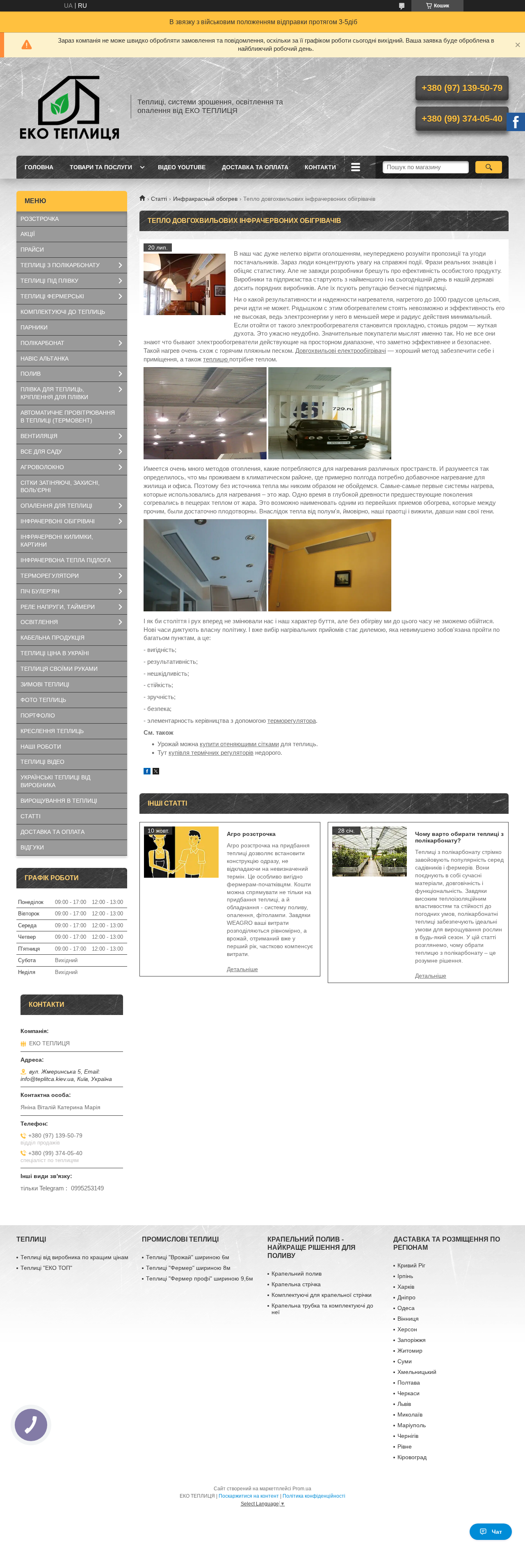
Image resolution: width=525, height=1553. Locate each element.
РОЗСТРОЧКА (40, 219)
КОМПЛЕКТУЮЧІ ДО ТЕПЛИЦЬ (63, 312)
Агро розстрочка (251, 834)
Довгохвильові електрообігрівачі (340, 350)
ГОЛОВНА (39, 167)
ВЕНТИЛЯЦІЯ (39, 436)
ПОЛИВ (31, 373)
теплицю (216, 359)
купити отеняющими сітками (239, 743)
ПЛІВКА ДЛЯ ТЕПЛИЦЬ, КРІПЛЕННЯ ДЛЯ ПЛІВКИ (54, 393)
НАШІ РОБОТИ (41, 746)
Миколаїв (409, 1414)
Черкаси (408, 1393)
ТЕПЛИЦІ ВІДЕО (42, 761)
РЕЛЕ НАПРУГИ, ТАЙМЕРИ (58, 607)
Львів (404, 1404)
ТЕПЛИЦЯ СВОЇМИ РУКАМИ (59, 668)
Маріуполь (411, 1425)
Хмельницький (416, 1372)
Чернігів (407, 1436)
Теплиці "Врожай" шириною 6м (187, 1257)
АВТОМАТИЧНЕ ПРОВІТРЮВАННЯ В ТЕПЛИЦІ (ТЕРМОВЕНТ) (68, 416)
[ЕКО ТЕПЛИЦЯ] (69, 107)
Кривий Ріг (411, 1265)
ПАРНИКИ (34, 327)
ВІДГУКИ (32, 847)
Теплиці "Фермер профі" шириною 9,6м (199, 1278)
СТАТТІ (31, 816)
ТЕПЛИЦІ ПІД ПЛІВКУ (49, 280)
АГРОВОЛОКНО (42, 467)
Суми (404, 1361)
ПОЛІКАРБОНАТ (42, 343)
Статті (159, 198)
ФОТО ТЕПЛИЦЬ (43, 700)
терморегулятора (291, 720)
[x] (156, 772)
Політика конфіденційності (314, 1496)
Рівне (404, 1446)
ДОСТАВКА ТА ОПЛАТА (255, 167)
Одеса (406, 1308)
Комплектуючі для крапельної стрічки (322, 1295)
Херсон (407, 1329)
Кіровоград (412, 1457)
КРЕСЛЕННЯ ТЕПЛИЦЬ (52, 731)
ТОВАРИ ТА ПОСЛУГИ (101, 167)
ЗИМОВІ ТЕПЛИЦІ (45, 684)
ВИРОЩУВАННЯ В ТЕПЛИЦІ (59, 800)
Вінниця (408, 1318)
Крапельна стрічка (296, 1284)
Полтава (408, 1382)
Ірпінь (405, 1276)
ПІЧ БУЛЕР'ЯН (40, 591)
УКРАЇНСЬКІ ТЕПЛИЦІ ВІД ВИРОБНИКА (55, 781)
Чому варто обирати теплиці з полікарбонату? (459, 837)
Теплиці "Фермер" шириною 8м (188, 1268)
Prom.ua (301, 1489)
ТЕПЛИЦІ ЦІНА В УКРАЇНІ (55, 653)
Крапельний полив (297, 1273)
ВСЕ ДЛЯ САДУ (41, 451)
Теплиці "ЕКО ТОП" (46, 1268)
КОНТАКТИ (320, 167)
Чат (497, 1531)
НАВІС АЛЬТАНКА (44, 358)
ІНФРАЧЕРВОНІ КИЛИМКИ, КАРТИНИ (57, 541)
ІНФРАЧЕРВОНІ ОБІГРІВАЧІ (58, 521)
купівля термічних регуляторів (211, 752)
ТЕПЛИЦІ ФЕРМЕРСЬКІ (52, 296)
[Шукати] (488, 167)
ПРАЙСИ (32, 249)
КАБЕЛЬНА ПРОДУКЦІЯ (52, 637)
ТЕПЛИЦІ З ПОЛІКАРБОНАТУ (60, 265)
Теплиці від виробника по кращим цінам (74, 1257)
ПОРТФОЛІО (38, 715)
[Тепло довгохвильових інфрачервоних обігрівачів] (185, 284)
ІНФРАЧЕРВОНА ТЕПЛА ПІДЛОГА (66, 560)
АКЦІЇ (28, 234)
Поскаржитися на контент (249, 1496)
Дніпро (406, 1297)
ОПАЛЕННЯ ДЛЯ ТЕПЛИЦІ (56, 505)
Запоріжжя (411, 1340)
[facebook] (147, 772)
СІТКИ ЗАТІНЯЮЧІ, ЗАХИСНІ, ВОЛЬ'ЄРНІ (60, 486)
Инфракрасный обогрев (205, 198)
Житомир (409, 1350)
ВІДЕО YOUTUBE (181, 167)
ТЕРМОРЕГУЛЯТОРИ (50, 575)
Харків (405, 1286)
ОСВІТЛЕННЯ (39, 622)
